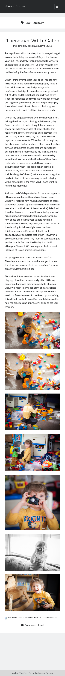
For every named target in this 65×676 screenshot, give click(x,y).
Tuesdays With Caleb (32, 40)
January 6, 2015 (43, 45)
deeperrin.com (15, 7)
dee (30, 45)
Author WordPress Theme (23, 673)
